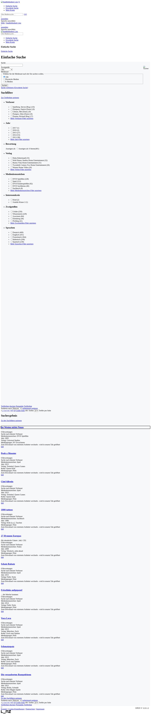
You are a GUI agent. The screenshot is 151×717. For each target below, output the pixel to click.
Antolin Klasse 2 (19, 202)
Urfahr (15, 212)
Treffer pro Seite (45, 411)
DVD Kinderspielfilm (21, 184)
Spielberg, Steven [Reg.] (22, 107)
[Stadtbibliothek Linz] (9, 2)
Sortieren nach (6, 408)
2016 (15, 130)
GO (25, 14)
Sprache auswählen (8, 21)
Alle (6, 77)
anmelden (4, 19)
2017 (15, 128)
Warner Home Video (20, 167)
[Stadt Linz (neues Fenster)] (6, 713)
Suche (3, 63)
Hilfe (3, 23)
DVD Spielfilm (18, 179)
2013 (15, 137)
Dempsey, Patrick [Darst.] (22, 109)
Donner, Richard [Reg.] (21, 116)
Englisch (16, 235)
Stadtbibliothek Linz (13, 23)
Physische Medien (12, 79)
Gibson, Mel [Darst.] (20, 112)
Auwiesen (16, 216)
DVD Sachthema (19, 186)
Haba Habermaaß (19, 158)
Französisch (17, 237)
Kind (15, 200)
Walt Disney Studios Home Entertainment (28, 160)
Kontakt (4, 709)
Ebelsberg (16, 219)
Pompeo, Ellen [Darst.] (21, 114)
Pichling (16, 221)
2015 (15, 133)
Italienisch (16, 239)
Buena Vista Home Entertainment (25, 163)
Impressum (40, 709)
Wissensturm (17, 214)
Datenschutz (30, 709)
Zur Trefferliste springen (10, 98)
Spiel (15, 181)
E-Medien (9, 82)
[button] (146, 67)
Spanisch (16, 242)
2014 (15, 135)
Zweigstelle (5, 67)
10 (15, 411)
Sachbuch (16, 188)
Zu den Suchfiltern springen (11, 421)
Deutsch (16, 232)
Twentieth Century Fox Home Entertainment (29, 165)
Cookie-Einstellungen (16, 709)
